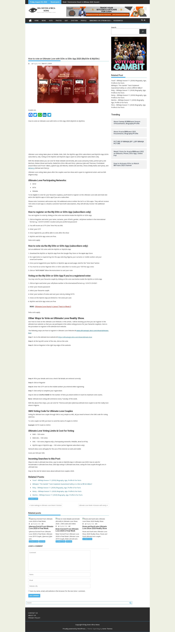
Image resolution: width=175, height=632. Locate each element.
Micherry (31, 168)
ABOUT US (32, 615)
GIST (66, 21)
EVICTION (74, 21)
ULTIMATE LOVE (33, 498)
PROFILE (83, 21)
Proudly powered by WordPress (74, 629)
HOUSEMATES (118, 21)
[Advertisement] (68, 41)
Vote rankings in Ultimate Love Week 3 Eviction (46, 505)
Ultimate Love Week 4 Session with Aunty (92, 505)
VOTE (51, 21)
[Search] (142, 31)
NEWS (44, 21)
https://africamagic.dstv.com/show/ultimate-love (75, 337)
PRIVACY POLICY (34, 618)
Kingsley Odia (37, 63)
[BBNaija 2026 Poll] (30, 20)
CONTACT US (33, 613)
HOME (37, 21)
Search (113, 27)
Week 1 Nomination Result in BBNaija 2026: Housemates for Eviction (87, 2)
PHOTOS (59, 21)
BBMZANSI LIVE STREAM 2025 (100, 21)
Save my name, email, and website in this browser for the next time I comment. (57, 591)
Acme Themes (107, 629)
